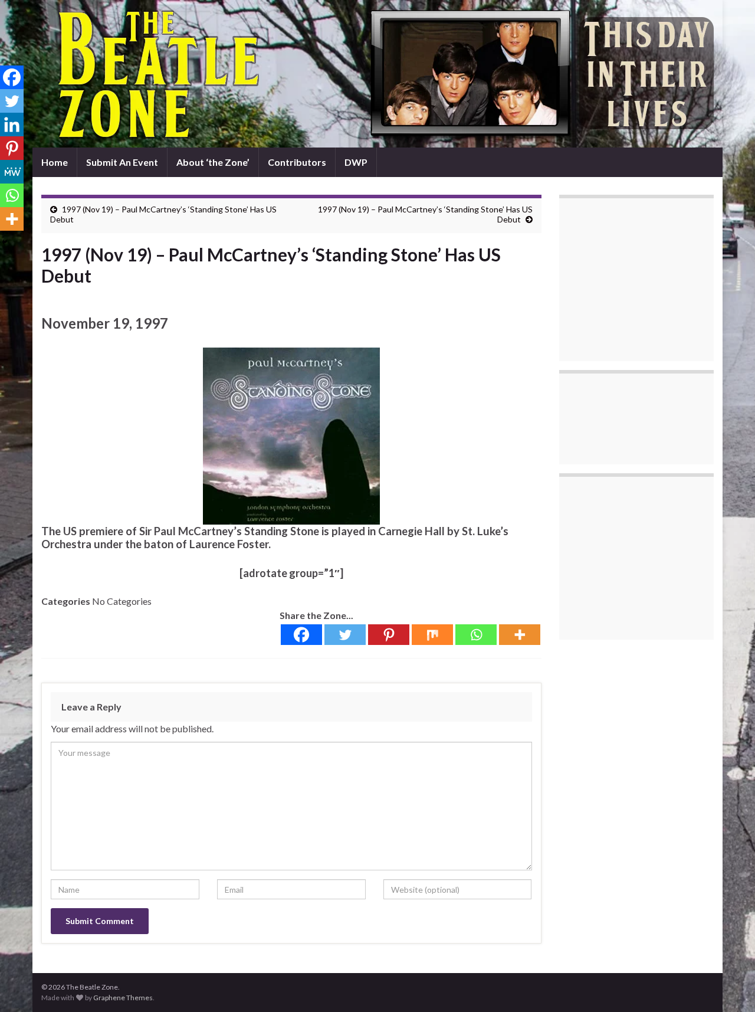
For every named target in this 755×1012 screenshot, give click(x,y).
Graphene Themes (123, 997)
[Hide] (4, 242)
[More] (519, 634)
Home (54, 162)
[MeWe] (12, 172)
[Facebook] (301, 634)
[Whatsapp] (476, 634)
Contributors (297, 162)
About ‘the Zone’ (213, 162)
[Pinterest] (388, 634)
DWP (355, 162)
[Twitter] (345, 634)
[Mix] (432, 634)
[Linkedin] (12, 124)
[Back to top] (728, 985)
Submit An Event (122, 162)
